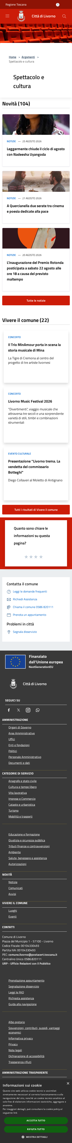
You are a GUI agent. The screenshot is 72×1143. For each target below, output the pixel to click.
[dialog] (36, 1111)
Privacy (13, 1044)
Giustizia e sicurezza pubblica (26, 840)
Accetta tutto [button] (36, 1120)
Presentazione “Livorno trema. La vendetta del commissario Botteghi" (34, 466)
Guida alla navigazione (22, 1004)
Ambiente (14, 852)
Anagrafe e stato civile (22, 781)
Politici (12, 751)
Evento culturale (19, 453)
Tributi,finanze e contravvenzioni (29, 846)
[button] (35, 1137)
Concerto (14, 337)
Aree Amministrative (21, 733)
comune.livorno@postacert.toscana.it (32, 954)
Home (12, 57)
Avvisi (12, 894)
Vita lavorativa (17, 793)
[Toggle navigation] (7, 16)
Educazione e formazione (24, 834)
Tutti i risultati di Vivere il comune (36, 509)
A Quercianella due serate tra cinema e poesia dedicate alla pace (35, 208)
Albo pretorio (16, 1022)
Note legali (15, 1050)
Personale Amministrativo (24, 757)
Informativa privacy (20, 1038)
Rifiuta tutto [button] (36, 1129)
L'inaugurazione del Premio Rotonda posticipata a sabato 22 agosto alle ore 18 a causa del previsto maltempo (35, 271)
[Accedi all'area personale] (57, 4)
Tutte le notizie (36, 300)
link (15, 1112)
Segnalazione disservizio (23, 986)
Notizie (11, 141)
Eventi (12, 916)
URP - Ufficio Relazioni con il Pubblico (26, 963)
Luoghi (12, 910)
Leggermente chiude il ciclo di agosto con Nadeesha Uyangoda (36, 151)
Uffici (11, 739)
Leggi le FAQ (16, 992)
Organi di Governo (19, 727)
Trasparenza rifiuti (19, 1062)
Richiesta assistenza (21, 998)
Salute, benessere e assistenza (27, 858)
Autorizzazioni (17, 864)
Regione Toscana (16, 4)
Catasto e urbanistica (21, 804)
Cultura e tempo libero (22, 787)
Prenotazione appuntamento (26, 980)
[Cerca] (64, 16)
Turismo (13, 810)
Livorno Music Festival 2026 (30, 401)
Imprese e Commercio (21, 798)
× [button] (67, 1083)
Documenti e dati (19, 763)
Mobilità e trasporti (20, 816)
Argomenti (28, 57)
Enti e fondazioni (19, 745)
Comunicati (15, 888)
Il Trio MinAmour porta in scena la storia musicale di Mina (34, 347)
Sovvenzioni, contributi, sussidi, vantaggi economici (34, 1030)
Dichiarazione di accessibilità (26, 1056)
